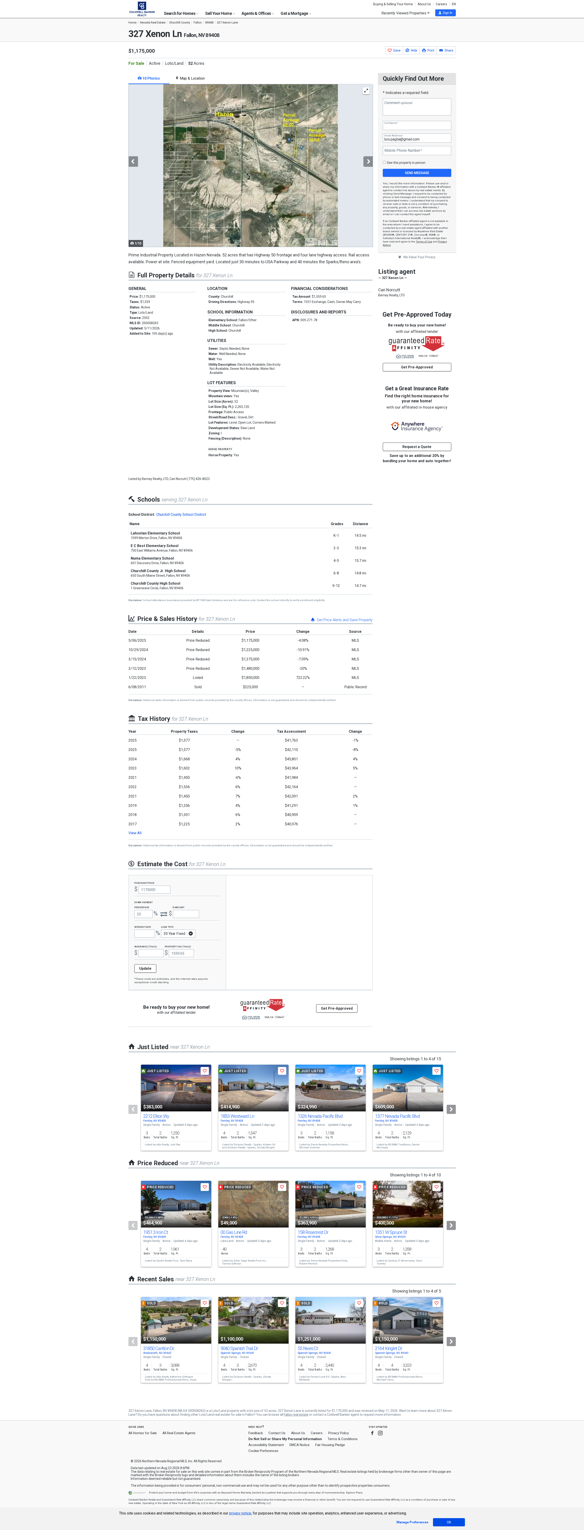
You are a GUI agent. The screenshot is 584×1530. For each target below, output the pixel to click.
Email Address (393, 135)
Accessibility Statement (266, 1445)
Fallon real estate (296, 1414)
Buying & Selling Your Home (393, 4)
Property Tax (178, 946)
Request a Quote (416, 447)
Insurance (145, 946)
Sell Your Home (218, 13)
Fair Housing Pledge (330, 1445)
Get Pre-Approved (417, 367)
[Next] (451, 1109)
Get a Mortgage (295, 13)
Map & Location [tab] (192, 78)
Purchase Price (144, 882)
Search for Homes (180, 13)
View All (134, 833)
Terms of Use (424, 241)
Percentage (141, 907)
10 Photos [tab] (150, 78)
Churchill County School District (181, 514)
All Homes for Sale (142, 1433)
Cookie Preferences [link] (263, 1451)
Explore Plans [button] (354, 1492)
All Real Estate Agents (179, 1433)
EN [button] (454, 4)
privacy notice (240, 1513)
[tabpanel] (250, 165)
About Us (424, 4)
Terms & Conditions (342, 1439)
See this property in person (406, 162)
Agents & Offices (256, 13)
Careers (441, 4)
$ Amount (179, 907)
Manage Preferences (412, 1522)
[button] (445, 12)
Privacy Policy (338, 1433)
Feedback (255, 1433)
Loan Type (167, 926)
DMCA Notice (299, 1445)
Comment (398, 103)
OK (449, 1522)
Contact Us (277, 1433)
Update (145, 968)
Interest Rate (142, 926)
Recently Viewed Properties (404, 13)
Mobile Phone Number (403, 150)
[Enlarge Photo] (366, 90)
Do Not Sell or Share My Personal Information (285, 1439)
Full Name (391, 123)
